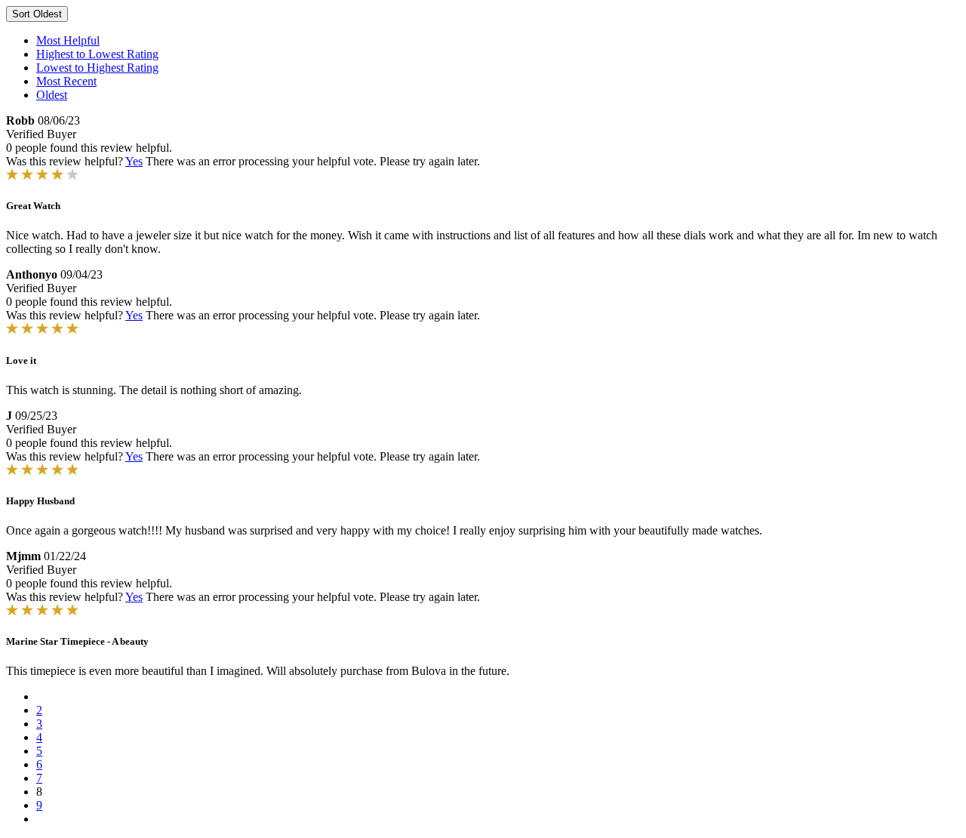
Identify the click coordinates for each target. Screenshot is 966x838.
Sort (37, 14)
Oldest (51, 94)
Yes (134, 161)
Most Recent (66, 81)
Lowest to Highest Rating (97, 67)
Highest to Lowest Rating (97, 54)
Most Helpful (68, 40)
